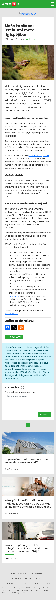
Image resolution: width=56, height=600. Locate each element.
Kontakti (38, 578)
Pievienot (45, 414)
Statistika (47, 583)
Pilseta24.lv (37, 573)
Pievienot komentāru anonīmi (20, 391)
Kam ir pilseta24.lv (19, 573)
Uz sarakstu (15, 337)
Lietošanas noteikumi (21, 578)
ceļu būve (14, 295)
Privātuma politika (31, 583)
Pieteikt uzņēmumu (10, 583)
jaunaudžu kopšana (38, 155)
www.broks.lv (11, 313)
